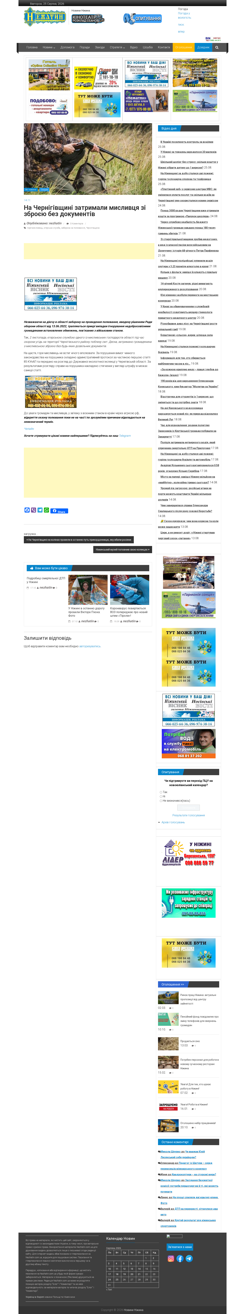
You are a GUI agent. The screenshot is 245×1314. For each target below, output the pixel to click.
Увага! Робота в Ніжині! (194, 1104)
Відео (134, 47)
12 (124, 1268)
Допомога (67, 47)
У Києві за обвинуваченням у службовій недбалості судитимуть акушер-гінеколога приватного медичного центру (185, 312)
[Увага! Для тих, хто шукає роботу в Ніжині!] (168, 1086)
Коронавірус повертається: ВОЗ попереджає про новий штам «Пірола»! (128, 612)
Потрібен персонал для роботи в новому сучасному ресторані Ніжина (199, 1064)
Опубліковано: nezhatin (43, 223)
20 (132, 1274)
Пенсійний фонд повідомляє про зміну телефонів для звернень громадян (199, 1021)
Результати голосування (189, 815)
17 (109, 1274)
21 (139, 1274)
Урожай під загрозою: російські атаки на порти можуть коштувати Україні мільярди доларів (184, 494)
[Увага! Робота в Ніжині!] (168, 1107)
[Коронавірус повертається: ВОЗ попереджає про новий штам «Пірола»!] (129, 589)
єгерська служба (52, 228)
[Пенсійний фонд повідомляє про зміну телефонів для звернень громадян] (168, 1019)
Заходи (100, 47)
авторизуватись (90, 646)
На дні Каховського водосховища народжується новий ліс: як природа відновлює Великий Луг (188, 414)
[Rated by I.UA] (174, 1237)
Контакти (164, 47)
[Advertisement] (89, 251)
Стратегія (116, 47)
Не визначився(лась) (176, 800)
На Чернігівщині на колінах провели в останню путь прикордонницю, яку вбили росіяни (79, 539)
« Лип (109, 1289)
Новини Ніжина (81, 10)
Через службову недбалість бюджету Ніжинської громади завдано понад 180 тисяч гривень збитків (186, 228)
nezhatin (45, 587)
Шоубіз (148, 47)
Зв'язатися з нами (180, 1247)
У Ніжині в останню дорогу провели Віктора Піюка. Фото (86, 612)
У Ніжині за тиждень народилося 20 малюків (188, 151)
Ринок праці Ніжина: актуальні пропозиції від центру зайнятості (198, 999)
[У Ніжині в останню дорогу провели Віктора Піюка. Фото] (87, 589)
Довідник (203, 47)
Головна (32, 47)
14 (139, 1268)
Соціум (44, 189)
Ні (164, 796)
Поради (85, 47)
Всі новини (30, 189)
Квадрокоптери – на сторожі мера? (194, 1174)
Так (165, 792)
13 (132, 1268)
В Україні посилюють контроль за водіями (187, 141)
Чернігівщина (93, 228)
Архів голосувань (173, 822)
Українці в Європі (35, 1297)
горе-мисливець (35, 228)
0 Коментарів (76, 223)
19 (124, 1274)
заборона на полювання (73, 228)
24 (109, 1279)
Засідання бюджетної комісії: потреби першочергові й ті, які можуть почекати (189, 1186)
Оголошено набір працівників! (198, 1123)
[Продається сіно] (168, 1043)
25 (117, 1279)
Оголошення (183, 47)
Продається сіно (190, 1041)
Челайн (29, 428)
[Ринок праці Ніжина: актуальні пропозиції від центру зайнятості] (168, 997)
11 (117, 1268)
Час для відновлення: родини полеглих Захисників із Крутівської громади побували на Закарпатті (187, 431)
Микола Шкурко (171, 1151)
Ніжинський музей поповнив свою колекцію (122, 549)
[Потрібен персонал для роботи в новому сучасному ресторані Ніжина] (168, 1062)
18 (117, 1274)
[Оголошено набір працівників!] (168, 1125)
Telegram (125, 435)
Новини (47, 47)
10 (109, 1268)
